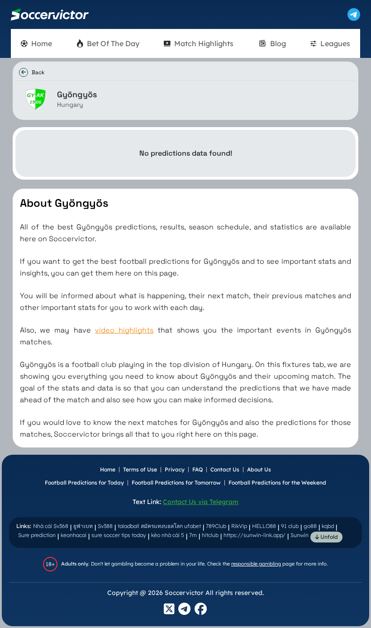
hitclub (210, 535)
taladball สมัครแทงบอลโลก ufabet (159, 526)
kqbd (328, 526)
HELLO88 (264, 526)
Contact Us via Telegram (200, 502)
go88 (310, 526)
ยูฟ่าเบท (83, 526)
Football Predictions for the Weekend (277, 482)
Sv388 (105, 526)
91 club (290, 526)
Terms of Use (140, 469)
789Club (216, 526)
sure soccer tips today (118, 535)
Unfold (328, 536)
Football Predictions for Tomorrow (176, 482)
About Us (259, 469)
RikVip (239, 526)
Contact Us (224, 469)
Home (107, 469)
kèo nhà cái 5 (167, 535)
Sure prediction (37, 535)
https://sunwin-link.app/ (254, 535)
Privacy (175, 469)
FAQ (197, 469)
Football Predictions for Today (84, 482)
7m (193, 535)
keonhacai (73, 535)
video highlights (124, 330)
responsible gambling (256, 564)
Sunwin (299, 535)
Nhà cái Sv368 (50, 526)
